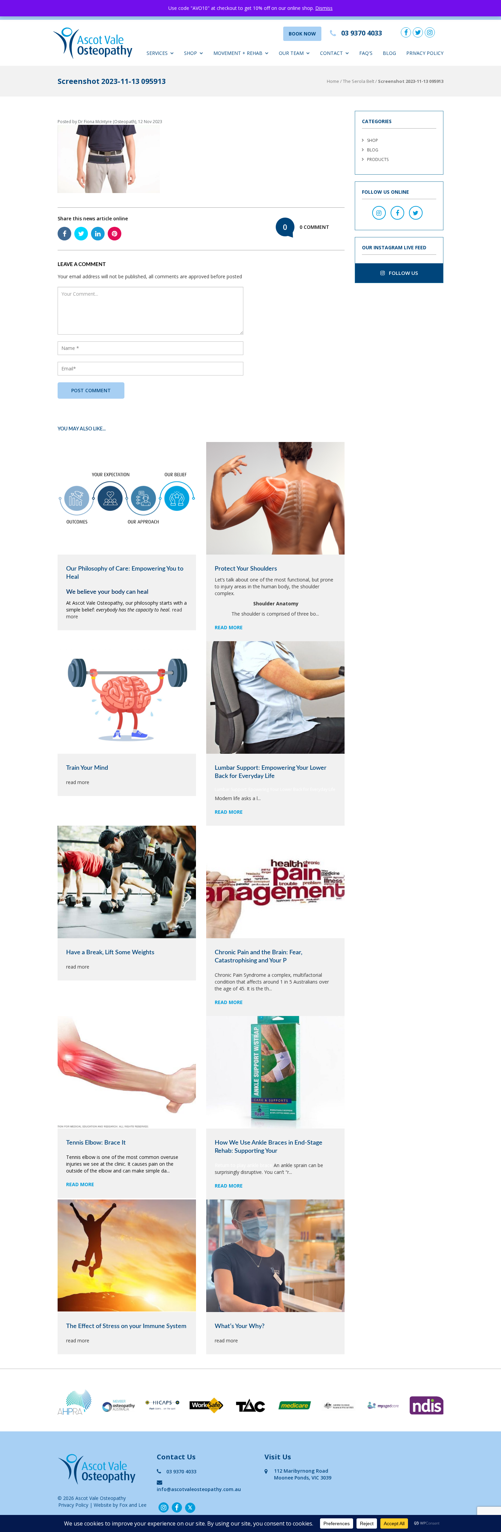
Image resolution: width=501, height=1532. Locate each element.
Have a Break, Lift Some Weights (110, 952)
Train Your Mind (87, 768)
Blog (389, 53)
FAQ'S (366, 53)
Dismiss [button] (324, 8)
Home (333, 81)
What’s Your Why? (239, 1326)
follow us (403, 272)
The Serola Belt (358, 81)
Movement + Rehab (237, 53)
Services (157, 53)
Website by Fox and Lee (120, 1505)
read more (229, 627)
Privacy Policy (424, 53)
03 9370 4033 (181, 1471)
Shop (190, 53)
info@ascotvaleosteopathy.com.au (199, 1489)
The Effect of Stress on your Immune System (126, 1326)
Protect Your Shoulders (246, 569)
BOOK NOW (302, 33)
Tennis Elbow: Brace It (96, 1143)
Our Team (291, 53)
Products (378, 159)
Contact (331, 53)
